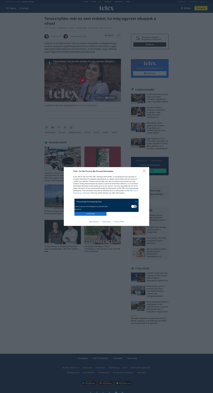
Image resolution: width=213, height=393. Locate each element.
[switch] (134, 206)
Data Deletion (94, 222)
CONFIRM (90, 214)
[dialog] (106, 196)
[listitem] (105, 201)
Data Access (106, 222)
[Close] (145, 171)
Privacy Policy (119, 222)
